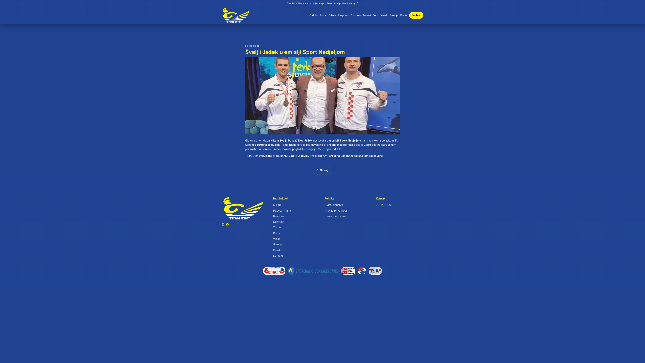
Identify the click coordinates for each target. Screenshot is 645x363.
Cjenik (403, 15)
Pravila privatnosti (336, 210)
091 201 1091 (384, 205)
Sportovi (356, 15)
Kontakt (416, 15)
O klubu (313, 15)
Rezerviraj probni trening (341, 3)
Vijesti (384, 15)
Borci (375, 15)
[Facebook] (227, 225)
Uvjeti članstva (334, 205)
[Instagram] (223, 225)
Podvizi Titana (328, 15)
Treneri (367, 15)
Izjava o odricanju (336, 216)
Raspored (343, 15)
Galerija (394, 15)
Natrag (324, 170)
